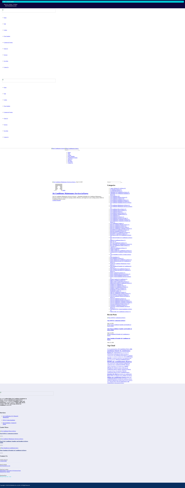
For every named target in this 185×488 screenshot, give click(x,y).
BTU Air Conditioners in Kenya (118, 242)
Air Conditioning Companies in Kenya (120, 219)
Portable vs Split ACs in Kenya (118, 288)
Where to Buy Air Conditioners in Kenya (120, 311)
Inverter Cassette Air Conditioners (119, 279)
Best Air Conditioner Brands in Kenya (120, 224)
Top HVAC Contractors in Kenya (118, 305)
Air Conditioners (115, 215)
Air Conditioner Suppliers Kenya (118, 214)
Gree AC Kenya (119, 370)
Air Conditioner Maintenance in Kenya (120, 205)
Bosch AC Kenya (113, 359)
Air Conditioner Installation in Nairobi (120, 201)
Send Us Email (3, 464)
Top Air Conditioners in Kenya (118, 298)
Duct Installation (115, 257)
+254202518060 (10, 1)
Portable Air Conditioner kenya (118, 285)
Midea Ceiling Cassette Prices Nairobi (119, 281)
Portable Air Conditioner (116, 284)
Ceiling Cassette (114, 249)
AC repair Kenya (116, 352)
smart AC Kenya (122, 380)
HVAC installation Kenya (123, 372)
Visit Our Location (4, 469)
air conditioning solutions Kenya (117, 358)
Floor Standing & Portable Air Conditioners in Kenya (13, 450)
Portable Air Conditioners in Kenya (119, 287)
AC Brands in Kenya (116, 189)
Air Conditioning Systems (117, 223)
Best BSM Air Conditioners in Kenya (119, 229)
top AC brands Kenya (122, 381)
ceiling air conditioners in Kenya (118, 248)
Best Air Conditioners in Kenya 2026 (119, 227)
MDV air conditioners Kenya (117, 375)
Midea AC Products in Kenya (118, 280)
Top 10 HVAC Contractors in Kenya (119, 294)
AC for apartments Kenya (112, 349)
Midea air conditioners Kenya (116, 377)
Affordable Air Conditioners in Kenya (119, 192)
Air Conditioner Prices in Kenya (118, 210)
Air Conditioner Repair (116, 211)
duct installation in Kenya (117, 258)
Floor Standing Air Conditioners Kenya (120, 268)
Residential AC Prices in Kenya (118, 289)
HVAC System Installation (9, 420)
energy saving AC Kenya (124, 369)
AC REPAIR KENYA (116, 191)
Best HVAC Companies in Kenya (119, 233)
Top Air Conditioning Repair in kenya (119, 303)
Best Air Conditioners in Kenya (118, 226)
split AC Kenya (113, 381)
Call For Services (4, 459)
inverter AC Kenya (113, 374)
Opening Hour (3, 475)
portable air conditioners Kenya (125, 379)
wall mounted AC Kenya (119, 383)
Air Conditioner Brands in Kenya (118, 197)
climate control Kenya (120, 363)
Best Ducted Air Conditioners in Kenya (120, 232)
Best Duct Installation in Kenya (118, 231)
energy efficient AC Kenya (117, 367)
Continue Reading (56, 200)
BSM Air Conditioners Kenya (118, 240)
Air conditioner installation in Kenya (119, 200)
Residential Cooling (115, 290)
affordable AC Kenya (119, 354)
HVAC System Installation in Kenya (119, 275)
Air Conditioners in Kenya (117, 216)
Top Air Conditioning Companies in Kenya (121, 301)
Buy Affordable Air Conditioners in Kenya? (121, 244)
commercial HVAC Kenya (122, 364)
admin (64, 190)
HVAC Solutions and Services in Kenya (120, 274)
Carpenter (113, 246)
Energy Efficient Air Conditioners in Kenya (121, 259)
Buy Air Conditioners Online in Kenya (120, 245)
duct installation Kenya (120, 366)
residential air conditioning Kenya (113, 380)
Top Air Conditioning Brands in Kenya (120, 300)
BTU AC (113, 241)
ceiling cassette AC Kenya (111, 363)
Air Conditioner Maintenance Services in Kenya (70, 193)
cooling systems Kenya (111, 366)
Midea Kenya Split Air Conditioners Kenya (121, 283)
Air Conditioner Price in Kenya (118, 209)
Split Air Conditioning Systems (118, 292)
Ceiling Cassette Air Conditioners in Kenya (121, 250)
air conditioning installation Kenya (118, 356)
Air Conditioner (115, 196)
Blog (4, 174)
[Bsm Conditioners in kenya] (58, 148)
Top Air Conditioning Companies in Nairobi (121, 302)
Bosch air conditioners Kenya (123, 359)
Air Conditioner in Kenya (117, 198)
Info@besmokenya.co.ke (5, 465)
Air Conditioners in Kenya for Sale (119, 218)
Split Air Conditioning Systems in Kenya (120, 293)
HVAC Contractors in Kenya (117, 272)
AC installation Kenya (124, 349)
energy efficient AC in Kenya (118, 188)
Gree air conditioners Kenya (116, 371)
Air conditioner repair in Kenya (118, 213)
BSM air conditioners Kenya (119, 361)
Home (4, 173)
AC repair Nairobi (124, 352)
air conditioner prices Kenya (120, 355)
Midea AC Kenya (127, 375)
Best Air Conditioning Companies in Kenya (121, 228)
